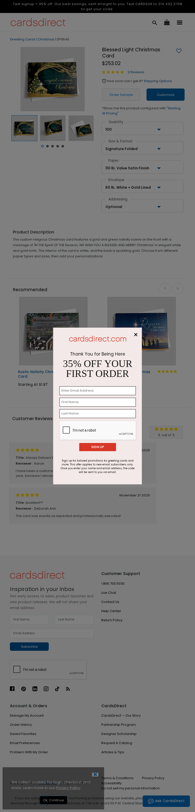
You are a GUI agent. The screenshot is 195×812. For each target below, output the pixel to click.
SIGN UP (97, 447)
